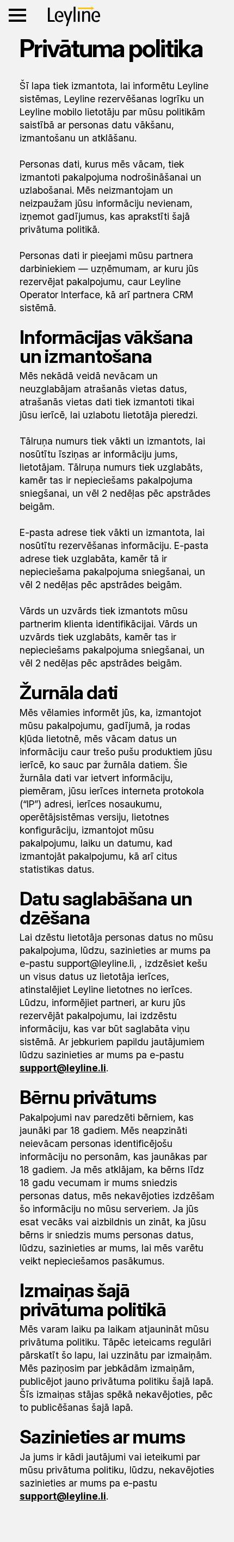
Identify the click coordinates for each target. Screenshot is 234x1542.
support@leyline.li (63, 1068)
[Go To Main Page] (74, 16)
